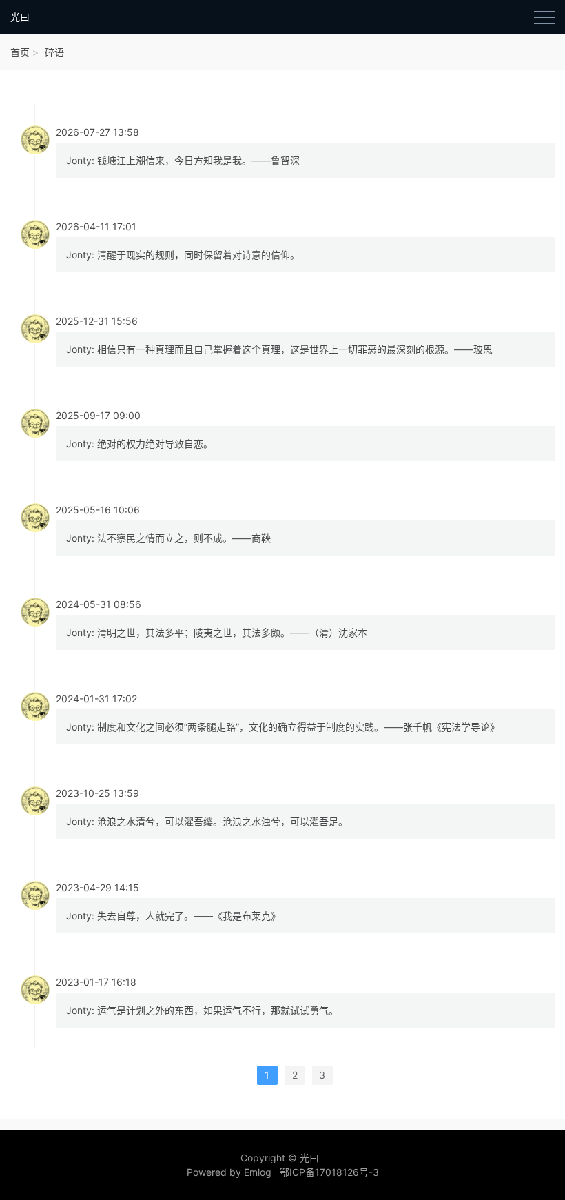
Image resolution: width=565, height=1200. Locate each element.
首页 (20, 52)
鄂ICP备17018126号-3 (329, 1172)
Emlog (257, 1172)
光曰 (20, 17)
